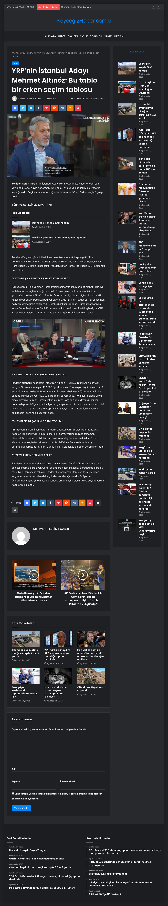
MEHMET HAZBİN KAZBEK (30, 98)
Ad (14, 769)
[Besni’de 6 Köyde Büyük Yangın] (21, 227)
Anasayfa (50, 36)
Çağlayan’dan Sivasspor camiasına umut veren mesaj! (147, 410)
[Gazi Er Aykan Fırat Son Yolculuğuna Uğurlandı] (21, 241)
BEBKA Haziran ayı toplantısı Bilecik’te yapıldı (147, 361)
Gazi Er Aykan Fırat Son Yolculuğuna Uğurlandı (59, 237)
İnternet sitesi (67, 781)
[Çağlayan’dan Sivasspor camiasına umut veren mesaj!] (127, 408)
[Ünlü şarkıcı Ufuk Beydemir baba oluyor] (127, 269)
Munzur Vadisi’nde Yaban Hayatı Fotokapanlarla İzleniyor (55, 692)
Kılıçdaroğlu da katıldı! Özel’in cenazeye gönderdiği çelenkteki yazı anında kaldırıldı (146, 496)
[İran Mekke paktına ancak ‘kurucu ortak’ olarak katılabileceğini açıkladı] (91, 639)
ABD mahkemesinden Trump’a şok (147, 247)
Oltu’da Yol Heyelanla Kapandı (90, 689)
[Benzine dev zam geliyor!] (127, 287)
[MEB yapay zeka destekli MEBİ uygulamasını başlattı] (127, 525)
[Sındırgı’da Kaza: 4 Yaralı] (127, 474)
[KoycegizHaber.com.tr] (84, 21)
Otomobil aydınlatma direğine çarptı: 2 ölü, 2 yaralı (86, 7)
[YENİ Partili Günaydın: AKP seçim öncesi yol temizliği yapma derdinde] (58, 639)
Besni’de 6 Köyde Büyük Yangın (50, 222)
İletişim (119, 36)
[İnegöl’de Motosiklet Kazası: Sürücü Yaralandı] (127, 452)
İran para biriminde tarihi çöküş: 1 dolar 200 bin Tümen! (147, 165)
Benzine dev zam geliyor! (146, 284)
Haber (61, 36)
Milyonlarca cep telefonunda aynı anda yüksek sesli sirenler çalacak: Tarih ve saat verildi (147, 310)
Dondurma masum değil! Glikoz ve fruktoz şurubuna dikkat (147, 193)
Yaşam (108, 36)
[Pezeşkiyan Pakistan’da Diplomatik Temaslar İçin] (26, 676)
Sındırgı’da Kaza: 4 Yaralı (147, 471)
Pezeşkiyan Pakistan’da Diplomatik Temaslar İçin (24, 692)
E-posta (17, 781)
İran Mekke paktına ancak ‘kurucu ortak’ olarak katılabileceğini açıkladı (90, 654)
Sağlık (84, 36)
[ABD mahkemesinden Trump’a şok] (127, 247)
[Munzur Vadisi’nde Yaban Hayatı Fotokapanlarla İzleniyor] (58, 676)
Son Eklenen (137, 51)
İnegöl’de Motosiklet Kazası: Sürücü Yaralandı (147, 452)
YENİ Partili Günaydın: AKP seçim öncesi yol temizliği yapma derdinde (57, 654)
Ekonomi (73, 36)
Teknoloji (96, 36)
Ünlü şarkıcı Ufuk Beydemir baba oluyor (147, 268)
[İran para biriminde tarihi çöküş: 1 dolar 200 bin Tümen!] (127, 163)
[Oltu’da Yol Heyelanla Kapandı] (91, 676)
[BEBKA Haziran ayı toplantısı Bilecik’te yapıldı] (127, 360)
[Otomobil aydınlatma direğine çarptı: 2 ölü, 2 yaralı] (26, 639)
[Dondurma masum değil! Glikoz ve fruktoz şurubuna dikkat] (127, 189)
